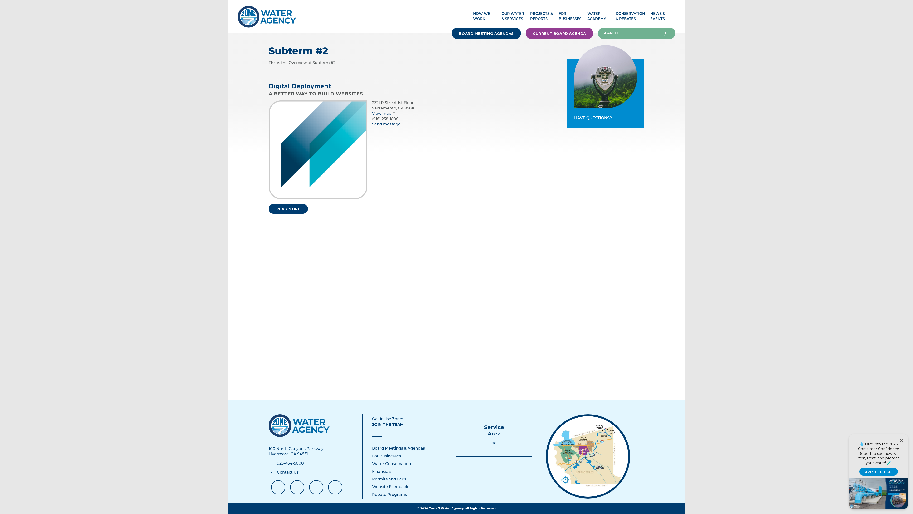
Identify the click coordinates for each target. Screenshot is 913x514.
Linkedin (316, 487)
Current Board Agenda (559, 33)
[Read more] (318, 149)
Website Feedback (390, 487)
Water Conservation (391, 464)
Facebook (278, 487)
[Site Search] (664, 33)
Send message (386, 124)
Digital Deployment (300, 86)
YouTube (297, 487)
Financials (381, 472)
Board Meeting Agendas (486, 33)
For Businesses (386, 456)
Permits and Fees (389, 479)
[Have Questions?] (605, 76)
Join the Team (388, 424)
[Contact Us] (299, 425)
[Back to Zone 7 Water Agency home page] (267, 14)
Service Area (494, 430)
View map (381, 114)
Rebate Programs (389, 495)
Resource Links (335, 487)
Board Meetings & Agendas (398, 448)
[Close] (901, 440)
